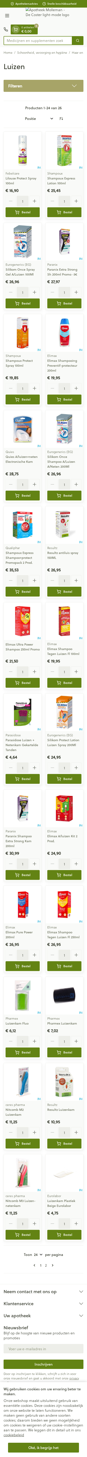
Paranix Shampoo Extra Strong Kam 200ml (19, 841)
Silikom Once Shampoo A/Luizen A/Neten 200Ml (61, 462)
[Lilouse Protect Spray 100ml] (22, 150)
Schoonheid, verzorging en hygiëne (42, 52)
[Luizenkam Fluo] (22, 996)
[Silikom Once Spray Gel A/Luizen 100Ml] (22, 242)
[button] (43, 86)
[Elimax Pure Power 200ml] (22, 904)
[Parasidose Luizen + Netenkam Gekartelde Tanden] (22, 712)
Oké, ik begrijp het (43, 1447)
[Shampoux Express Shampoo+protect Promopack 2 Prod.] (22, 525)
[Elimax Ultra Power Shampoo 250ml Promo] (22, 621)
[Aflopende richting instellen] (61, 118)
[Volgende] (52, 1265)
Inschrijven (44, 1364)
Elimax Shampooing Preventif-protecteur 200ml (62, 365)
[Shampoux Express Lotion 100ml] (64, 150)
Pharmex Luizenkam (62, 1023)
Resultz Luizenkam (61, 1109)
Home (8, 52)
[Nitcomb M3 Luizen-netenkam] (22, 1173)
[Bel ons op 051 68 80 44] (6, 29)
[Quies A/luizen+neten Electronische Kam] (22, 429)
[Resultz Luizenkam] (64, 1082)
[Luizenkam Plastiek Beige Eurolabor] (64, 1173)
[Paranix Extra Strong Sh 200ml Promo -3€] (64, 242)
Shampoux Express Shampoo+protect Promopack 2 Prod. (19, 558)
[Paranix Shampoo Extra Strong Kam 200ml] (22, 808)
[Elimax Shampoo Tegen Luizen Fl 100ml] (64, 621)
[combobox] (38, 40)
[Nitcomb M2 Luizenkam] (22, 1082)
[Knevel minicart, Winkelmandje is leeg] (16, 29)
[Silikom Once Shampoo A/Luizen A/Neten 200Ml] (64, 429)
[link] (35, 1265)
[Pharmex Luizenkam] (64, 996)
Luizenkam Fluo (17, 1023)
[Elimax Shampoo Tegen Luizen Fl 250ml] (64, 904)
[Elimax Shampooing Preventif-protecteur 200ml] (64, 333)
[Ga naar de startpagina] (47, 16)
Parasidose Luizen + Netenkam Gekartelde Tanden (22, 745)
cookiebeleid (14, 1434)
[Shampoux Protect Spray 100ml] (22, 333)
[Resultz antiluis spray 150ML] (64, 525)
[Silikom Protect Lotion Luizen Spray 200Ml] (64, 712)
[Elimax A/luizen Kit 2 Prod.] (64, 808)
